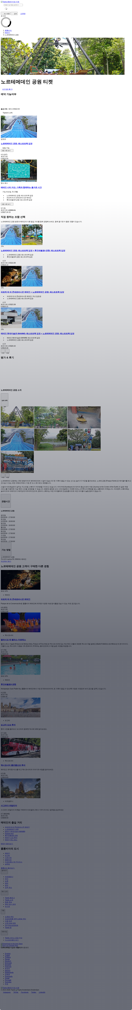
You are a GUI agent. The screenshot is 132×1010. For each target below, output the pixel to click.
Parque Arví (9, 833)
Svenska (8, 982)
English (8, 954)
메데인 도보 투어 (11, 838)
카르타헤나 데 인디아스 (13, 862)
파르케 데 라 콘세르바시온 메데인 (17, 827)
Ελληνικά (8, 963)
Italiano (7, 970)
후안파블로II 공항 (11, 835)
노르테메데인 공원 (12, 829)
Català (7, 955)
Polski (7, 978)
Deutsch (8, 961)
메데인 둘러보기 (7, 844)
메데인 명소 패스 (11, 840)
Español (8, 965)
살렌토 (7, 864)
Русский (8, 980)
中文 (6, 984)
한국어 (7, 968)
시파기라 (8, 858)
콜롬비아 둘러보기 (8, 868)
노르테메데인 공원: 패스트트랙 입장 (16, 143)
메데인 (7, 853)
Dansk (7, 959)
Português (8, 976)
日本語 (7, 974)
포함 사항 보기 (6, 150)
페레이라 (8, 860)
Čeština (8, 957)
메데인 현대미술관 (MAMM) (15, 831)
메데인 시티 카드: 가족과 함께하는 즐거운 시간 (21, 187)
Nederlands (9, 972)
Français (8, 966)
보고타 (7, 855)
